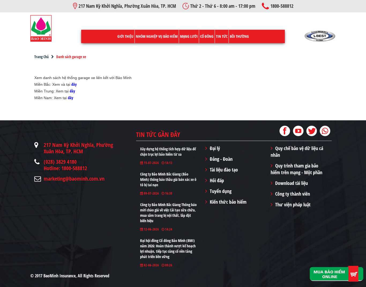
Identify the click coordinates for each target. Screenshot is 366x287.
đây (74, 84)
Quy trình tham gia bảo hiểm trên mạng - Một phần (296, 169)
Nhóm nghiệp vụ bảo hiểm (157, 36)
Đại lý (215, 148)
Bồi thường (239, 36)
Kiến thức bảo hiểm (228, 202)
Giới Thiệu (125, 36)
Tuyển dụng (220, 191)
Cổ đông (207, 36)
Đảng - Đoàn (221, 159)
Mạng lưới (189, 36)
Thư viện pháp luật (293, 204)
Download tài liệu (291, 183)
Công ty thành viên (292, 194)
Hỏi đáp (217, 180)
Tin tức (221, 36)
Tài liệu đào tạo (224, 169)
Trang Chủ (41, 56)
